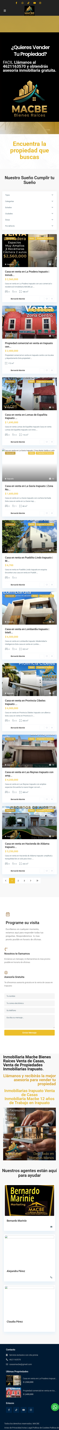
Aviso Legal (27, 1428)
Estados (8, 207)
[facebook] (17, 3)
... (33, 287)
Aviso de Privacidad (13, 1428)
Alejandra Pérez (16, 1271)
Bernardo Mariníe (18, 299)
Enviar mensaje (29, 1033)
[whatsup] (22, 3)
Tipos (7, 195)
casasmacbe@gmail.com (20, 1364)
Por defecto (10, 226)
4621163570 (15, 1359)
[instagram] (40, 3)
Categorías (9, 201)
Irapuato (10, 264)
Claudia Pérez (15, 1321)
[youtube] (34, 3)
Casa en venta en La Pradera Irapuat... (40, 1378)
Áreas (7, 220)
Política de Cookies (41, 1428)
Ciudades (9, 214)
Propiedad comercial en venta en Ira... (39, 1390)
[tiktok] (28, 3)
